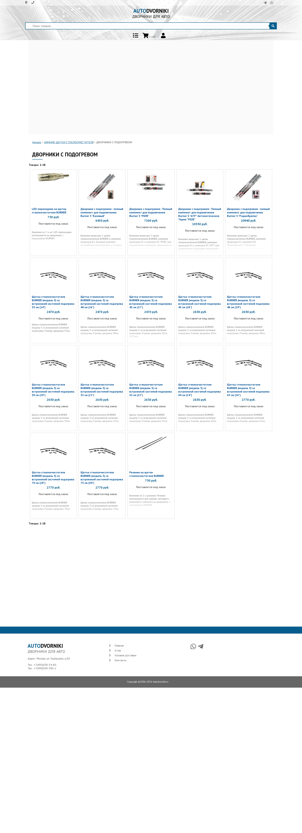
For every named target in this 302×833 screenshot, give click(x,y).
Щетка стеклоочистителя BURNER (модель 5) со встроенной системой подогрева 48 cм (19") (248, 302)
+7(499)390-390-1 (45, 668)
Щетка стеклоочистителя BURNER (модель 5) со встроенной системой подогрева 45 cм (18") (199, 302)
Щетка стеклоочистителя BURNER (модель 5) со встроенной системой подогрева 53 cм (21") (102, 390)
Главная (119, 645)
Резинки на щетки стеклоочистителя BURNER (146, 474)
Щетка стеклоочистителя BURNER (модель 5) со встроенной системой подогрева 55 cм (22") (150, 390)
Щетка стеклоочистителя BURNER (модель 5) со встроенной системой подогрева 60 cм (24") (199, 390)
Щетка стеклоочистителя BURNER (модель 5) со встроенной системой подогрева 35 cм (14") (53, 302)
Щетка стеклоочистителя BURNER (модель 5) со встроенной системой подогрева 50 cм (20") (53, 390)
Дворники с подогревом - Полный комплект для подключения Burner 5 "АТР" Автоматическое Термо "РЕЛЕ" (199, 214)
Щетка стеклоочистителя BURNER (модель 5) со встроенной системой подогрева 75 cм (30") (102, 478)
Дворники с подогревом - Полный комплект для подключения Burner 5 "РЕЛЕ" (150, 212)
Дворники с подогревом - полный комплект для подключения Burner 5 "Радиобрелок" (248, 212)
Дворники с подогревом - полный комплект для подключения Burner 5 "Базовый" (102, 212)
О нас (118, 650)
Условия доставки (125, 655)
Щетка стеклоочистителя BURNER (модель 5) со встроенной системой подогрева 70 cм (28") (53, 478)
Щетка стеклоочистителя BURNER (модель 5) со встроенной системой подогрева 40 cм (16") (102, 302)
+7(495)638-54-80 (45, 664)
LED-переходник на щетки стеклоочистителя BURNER (49, 210)
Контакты (120, 660)
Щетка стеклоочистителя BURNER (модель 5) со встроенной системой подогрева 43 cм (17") (150, 302)
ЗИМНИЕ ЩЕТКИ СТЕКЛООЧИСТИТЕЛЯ (69, 142)
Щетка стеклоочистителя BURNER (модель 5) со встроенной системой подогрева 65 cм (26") (248, 390)
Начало (36, 142)
